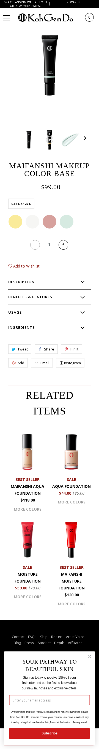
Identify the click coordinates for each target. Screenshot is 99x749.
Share (49, 349)
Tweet (23, 349)
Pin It (74, 349)
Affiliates (75, 642)
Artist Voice (75, 636)
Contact (18, 636)
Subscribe (49, 733)
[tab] (49, 282)
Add (21, 362)
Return (56, 636)
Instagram (72, 362)
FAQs (32, 636)
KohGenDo (51, 17)
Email (44, 362)
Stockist (44, 642)
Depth (59, 642)
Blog (17, 642)
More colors (28, 509)
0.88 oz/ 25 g (21, 204)
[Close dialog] (90, 656)
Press (29, 642)
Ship (44, 636)
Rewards (74, 2)
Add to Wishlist (26, 266)
